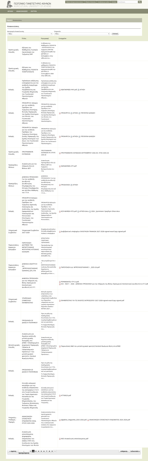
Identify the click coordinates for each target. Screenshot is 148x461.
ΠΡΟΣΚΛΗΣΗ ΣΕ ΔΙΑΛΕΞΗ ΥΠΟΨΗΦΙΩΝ (30, 371)
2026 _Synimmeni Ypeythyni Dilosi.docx (105, 211)
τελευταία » (135, 451)
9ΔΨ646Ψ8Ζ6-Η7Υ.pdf (69, 166)
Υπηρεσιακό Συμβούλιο (12, 231)
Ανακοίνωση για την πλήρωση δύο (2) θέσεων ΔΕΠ (29, 166)
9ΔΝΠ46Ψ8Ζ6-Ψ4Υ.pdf (69, 90)
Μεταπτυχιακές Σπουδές (14, 346)
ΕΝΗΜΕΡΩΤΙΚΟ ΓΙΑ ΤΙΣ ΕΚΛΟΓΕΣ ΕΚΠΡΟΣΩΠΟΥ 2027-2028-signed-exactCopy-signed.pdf (92, 300)
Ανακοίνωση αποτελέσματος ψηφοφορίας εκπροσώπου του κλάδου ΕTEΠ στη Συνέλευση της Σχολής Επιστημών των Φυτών (30, 438)
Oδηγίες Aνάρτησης (90, 2)
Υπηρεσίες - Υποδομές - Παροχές (12, 420)
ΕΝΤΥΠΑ (34, 11)
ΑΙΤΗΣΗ (82, 90)
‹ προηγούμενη (24, 452)
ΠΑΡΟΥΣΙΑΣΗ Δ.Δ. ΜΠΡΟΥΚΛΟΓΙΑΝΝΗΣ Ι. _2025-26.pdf (80, 267)
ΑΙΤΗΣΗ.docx (84, 211)
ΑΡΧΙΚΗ (10, 11)
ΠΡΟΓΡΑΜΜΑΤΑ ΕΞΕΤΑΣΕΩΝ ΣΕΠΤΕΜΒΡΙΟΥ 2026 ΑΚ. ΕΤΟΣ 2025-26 (85, 153)
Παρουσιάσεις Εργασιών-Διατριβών (13, 247)
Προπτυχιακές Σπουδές (13, 51)
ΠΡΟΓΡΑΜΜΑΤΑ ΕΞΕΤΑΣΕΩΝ (27, 153)
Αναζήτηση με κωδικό (103, 2)
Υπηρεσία (57, 31)
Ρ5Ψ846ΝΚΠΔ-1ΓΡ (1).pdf (70, 282)
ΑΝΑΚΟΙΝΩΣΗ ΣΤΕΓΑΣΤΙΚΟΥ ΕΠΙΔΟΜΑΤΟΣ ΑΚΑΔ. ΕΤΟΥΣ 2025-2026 (29, 419)
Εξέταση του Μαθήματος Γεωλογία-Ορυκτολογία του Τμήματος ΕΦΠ (30, 51)
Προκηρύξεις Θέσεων (13, 166)
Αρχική (9, 20)
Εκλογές (11, 90)
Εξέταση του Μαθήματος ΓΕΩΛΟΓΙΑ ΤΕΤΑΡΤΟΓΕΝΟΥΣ (30, 69)
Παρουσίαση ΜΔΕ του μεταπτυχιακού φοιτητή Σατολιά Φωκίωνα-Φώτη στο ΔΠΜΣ (90, 346)
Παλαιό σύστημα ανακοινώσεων (74, 2)
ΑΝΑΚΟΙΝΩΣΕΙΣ (22, 11)
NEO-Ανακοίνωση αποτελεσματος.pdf (74, 439)
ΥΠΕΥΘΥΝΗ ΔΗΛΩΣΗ (88, 113)
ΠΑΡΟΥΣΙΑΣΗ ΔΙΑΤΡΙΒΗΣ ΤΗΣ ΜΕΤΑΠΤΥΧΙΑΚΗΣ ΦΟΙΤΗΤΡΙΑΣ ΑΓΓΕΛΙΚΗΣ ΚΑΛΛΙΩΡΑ (30, 247)
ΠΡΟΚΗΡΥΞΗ (65, 113)
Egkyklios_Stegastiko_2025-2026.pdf (74, 420)
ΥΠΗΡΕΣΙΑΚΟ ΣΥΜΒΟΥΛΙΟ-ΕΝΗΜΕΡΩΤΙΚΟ (27, 300)
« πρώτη (13, 451)
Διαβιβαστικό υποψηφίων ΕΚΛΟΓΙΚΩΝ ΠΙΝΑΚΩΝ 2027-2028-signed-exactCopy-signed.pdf (93, 231)
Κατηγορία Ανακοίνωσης (15, 31)
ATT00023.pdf (66, 395)
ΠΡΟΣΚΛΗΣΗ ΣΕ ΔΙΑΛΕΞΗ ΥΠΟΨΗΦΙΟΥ (29, 321)
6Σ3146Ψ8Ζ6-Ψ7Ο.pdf (69, 211)
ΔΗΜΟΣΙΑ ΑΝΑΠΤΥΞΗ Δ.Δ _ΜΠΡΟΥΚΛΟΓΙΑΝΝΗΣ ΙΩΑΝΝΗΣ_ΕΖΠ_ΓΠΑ (30, 267)
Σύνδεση (114, 2)
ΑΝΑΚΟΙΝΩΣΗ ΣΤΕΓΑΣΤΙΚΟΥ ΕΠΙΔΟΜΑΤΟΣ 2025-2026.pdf (109, 420)
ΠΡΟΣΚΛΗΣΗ (65, 185)
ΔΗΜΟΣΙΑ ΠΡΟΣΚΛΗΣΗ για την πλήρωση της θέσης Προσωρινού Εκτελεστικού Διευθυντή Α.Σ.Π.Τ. (30, 282)
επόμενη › (124, 451)
